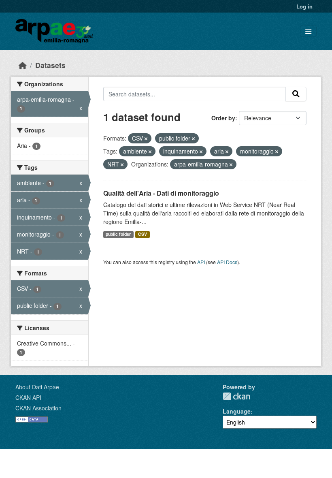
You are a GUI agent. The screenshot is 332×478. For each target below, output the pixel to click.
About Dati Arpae (37, 387)
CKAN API (28, 397)
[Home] (23, 65)
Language (237, 411)
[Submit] (295, 94)
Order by (223, 118)
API (201, 261)
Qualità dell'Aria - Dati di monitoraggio (161, 193)
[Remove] (146, 138)
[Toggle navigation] (308, 31)
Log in (304, 6)
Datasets (50, 65)
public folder (118, 234)
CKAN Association (38, 408)
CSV (142, 234)
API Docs (227, 261)
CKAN (236, 396)
